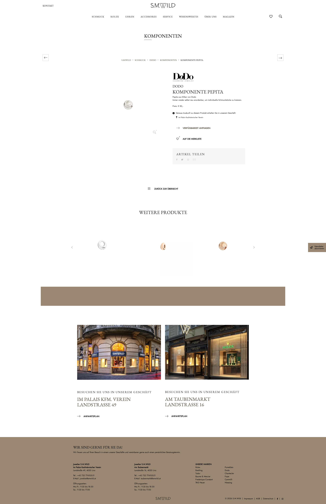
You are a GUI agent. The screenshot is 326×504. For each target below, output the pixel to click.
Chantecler (229, 473)
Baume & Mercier (202, 476)
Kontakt (48, 5)
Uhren (129, 16)
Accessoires (149, 16)
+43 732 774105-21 (146, 475)
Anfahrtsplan (91, 416)
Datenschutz (268, 498)
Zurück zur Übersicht (166, 188)
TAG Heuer (200, 482)
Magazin (228, 16)
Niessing (228, 482)
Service (168, 16)
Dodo (227, 470)
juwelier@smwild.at (88, 478)
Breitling (198, 470)
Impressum (248, 498)
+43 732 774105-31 (85, 475)
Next (254, 248)
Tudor (197, 473)
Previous (72, 248)
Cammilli (228, 479)
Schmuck (98, 16)
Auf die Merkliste (192, 138)
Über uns (210, 16)
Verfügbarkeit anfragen (196, 128)
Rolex (197, 467)
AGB (258, 498)
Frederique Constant (204, 479)
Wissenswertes (188, 16)
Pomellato (229, 467)
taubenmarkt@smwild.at (151, 478)
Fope (227, 476)
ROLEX (115, 16)
